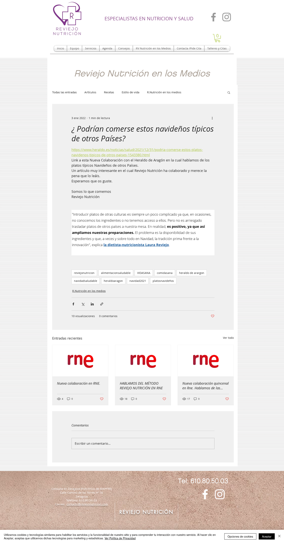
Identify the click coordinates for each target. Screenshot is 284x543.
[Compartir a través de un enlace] (102, 304)
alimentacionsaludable (116, 273)
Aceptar (266, 536)
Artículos (90, 92)
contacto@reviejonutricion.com (87, 504)
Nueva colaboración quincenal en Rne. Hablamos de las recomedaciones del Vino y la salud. (205, 385)
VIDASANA (143, 273)
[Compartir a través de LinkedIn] (92, 304)
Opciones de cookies (240, 536)
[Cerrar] (279, 536)
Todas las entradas (64, 92)
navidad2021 (137, 281)
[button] (217, 38)
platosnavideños (163, 281)
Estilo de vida (130, 92)
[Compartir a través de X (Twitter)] (83, 304)
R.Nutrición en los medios (164, 92)
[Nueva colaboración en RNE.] (80, 360)
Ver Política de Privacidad (120, 538)
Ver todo (228, 338)
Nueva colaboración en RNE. (78, 383)
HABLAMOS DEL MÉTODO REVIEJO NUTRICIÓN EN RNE (141, 385)
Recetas (109, 92)
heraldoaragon (113, 281)
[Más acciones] (212, 118)
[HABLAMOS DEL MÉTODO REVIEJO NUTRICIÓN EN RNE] (143, 360)
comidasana (165, 273)
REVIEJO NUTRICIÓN (146, 512)
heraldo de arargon (191, 273)
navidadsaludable (85, 281)
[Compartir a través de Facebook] (73, 304)
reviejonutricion (84, 273)
